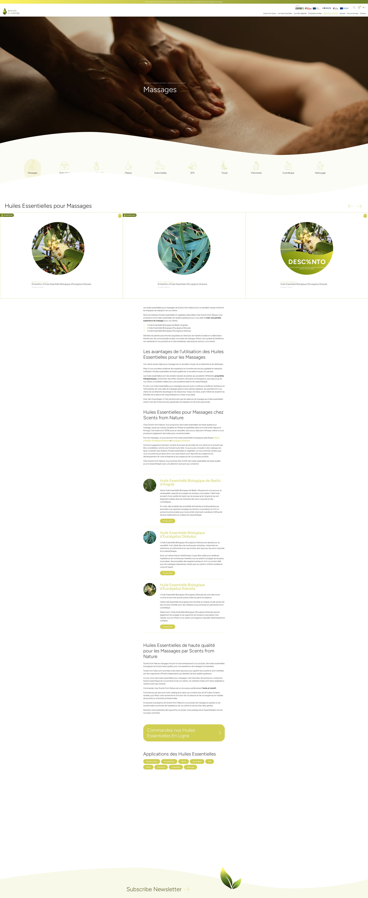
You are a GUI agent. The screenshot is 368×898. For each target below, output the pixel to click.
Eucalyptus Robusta (160, 440)
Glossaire (342, 13)
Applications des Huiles (330, 13)
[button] (149, 485)
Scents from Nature (269, 13)
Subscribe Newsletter (154, 889)
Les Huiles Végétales (300, 13)
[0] (359, 8)
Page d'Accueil (148, 83)
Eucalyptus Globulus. (181, 440)
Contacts (363, 13)
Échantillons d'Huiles (314, 13)
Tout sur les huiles (352, 13)
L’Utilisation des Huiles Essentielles (176, 83)
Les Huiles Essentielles (285, 13)
